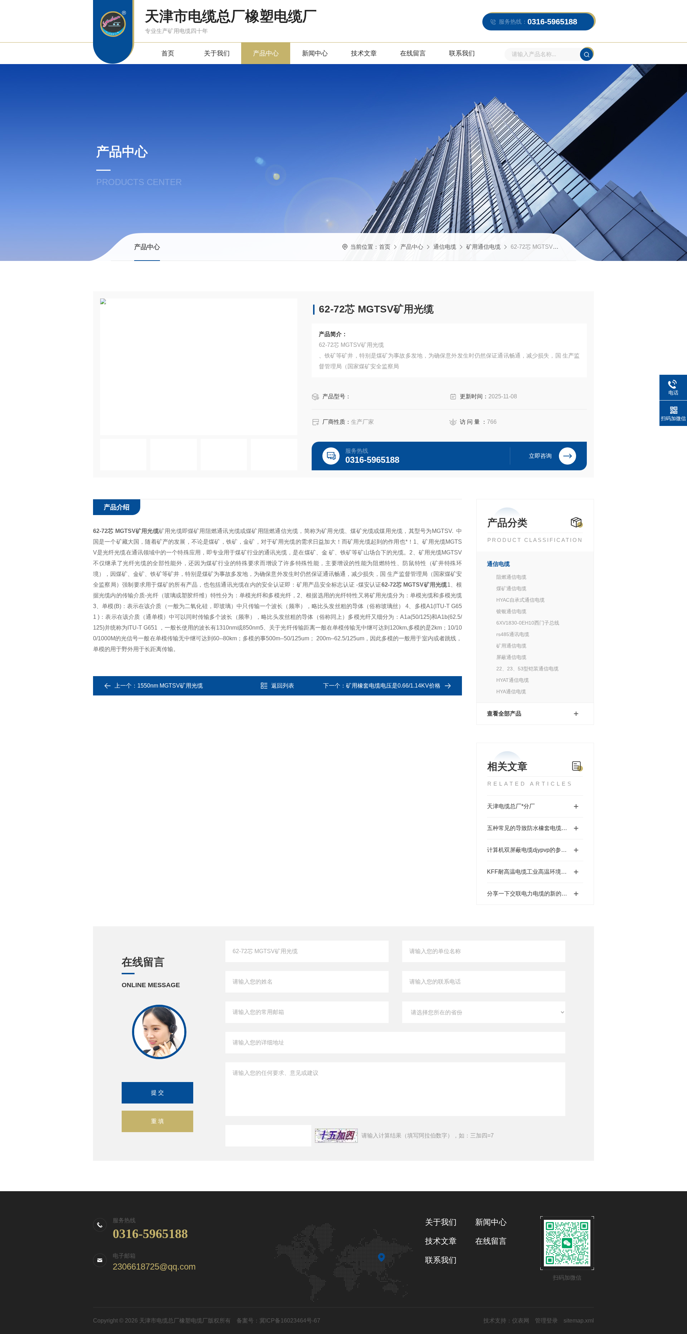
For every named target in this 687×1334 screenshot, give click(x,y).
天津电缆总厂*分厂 (511, 806)
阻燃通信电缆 (511, 577)
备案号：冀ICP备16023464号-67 (278, 1321)
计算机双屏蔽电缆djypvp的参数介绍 (532, 850)
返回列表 (282, 686)
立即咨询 (540, 456)
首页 (167, 53)
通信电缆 (444, 247)
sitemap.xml (579, 1321)
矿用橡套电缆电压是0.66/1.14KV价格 (393, 686)
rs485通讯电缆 (512, 634)
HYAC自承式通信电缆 (520, 600)
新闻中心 (315, 53)
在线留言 (413, 53)
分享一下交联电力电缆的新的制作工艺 (535, 894)
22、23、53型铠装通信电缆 (527, 668)
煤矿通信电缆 (511, 588)
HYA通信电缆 (511, 691)
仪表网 (520, 1321)
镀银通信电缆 (511, 611)
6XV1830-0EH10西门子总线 (527, 623)
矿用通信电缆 (483, 247)
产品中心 (266, 53)
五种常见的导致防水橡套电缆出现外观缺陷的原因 (535, 828)
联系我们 (462, 53)
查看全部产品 (504, 713)
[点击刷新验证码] (336, 1136)
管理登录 (546, 1321)
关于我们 (217, 53)
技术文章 (364, 53)
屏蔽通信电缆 (511, 657)
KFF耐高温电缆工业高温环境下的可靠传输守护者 (535, 872)
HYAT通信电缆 (512, 680)
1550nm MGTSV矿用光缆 (170, 686)
